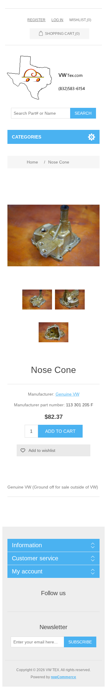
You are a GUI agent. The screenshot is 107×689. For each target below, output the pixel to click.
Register (36, 20)
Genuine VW (67, 394)
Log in (57, 20)
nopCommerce (63, 677)
